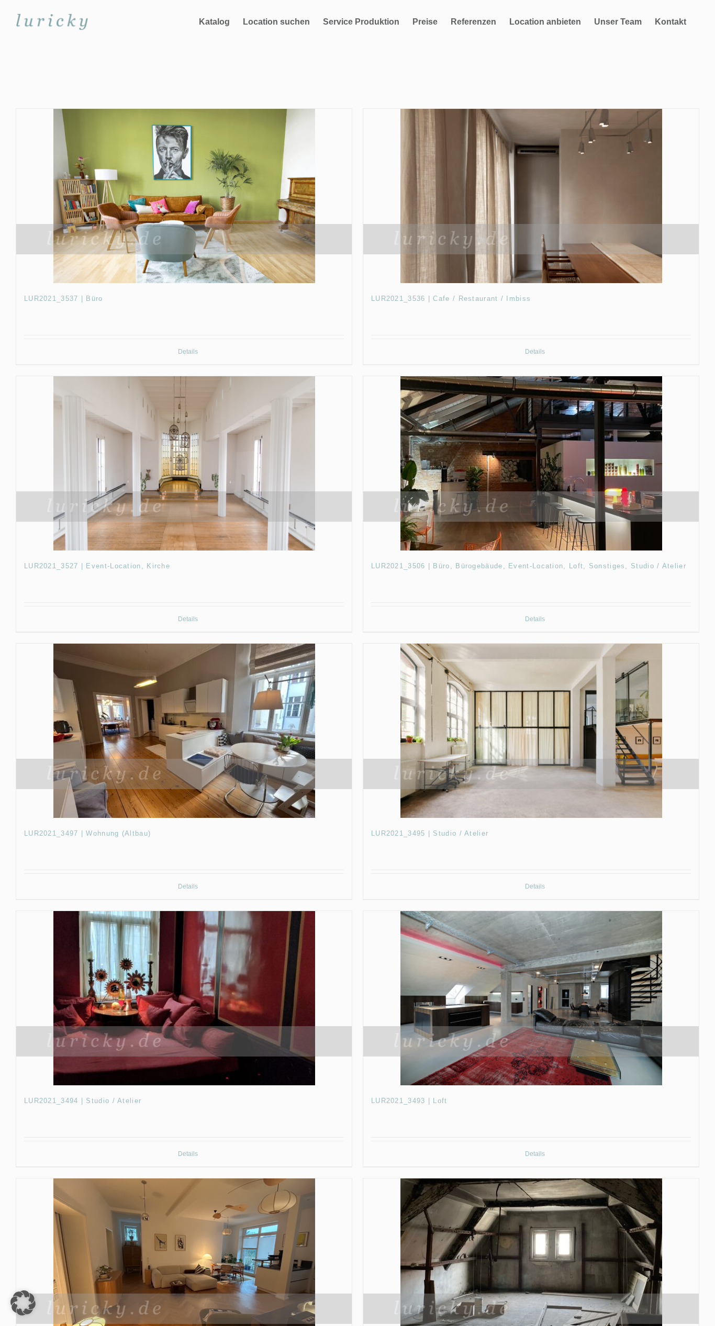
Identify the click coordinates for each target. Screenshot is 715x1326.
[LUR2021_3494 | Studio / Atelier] (184, 998)
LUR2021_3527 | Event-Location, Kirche (97, 566)
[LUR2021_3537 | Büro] (184, 196)
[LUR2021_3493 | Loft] (531, 998)
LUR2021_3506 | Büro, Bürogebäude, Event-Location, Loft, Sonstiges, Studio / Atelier (528, 566)
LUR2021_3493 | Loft (409, 1101)
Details (188, 351)
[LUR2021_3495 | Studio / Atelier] (531, 731)
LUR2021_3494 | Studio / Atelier (82, 1101)
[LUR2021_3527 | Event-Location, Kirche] (184, 463)
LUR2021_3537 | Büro (63, 298)
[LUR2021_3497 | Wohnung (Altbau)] (184, 731)
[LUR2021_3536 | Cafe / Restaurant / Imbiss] (531, 196)
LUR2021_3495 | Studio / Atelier (429, 833)
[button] (23, 1303)
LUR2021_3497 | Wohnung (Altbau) (87, 833)
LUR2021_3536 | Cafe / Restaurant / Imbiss (451, 298)
